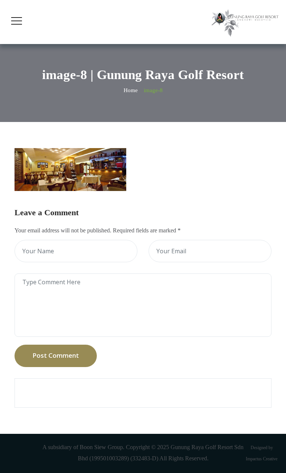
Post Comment (55, 355)
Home (131, 90)
